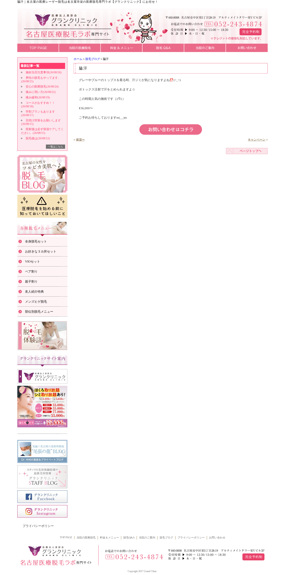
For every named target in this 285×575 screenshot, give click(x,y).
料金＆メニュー (109, 537)
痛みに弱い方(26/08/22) (41, 92)
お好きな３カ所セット (40, 251)
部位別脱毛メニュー (39, 311)
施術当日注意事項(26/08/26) (44, 72)
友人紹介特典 (34, 291)
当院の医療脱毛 (86, 537)
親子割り (31, 281)
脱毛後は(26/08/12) (38, 138)
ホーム (78, 59)
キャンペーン (256, 139)
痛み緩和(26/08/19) (38, 97)
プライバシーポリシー (38, 526)
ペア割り (31, 271)
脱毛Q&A (129, 537)
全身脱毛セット (36, 241)
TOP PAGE (66, 537)
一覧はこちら (55, 146)
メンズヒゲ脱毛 (36, 301)
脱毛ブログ (92, 59)
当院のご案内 (147, 537)
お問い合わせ (217, 537)
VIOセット (32, 261)
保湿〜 (80, 139)
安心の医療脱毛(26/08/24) (42, 86)
